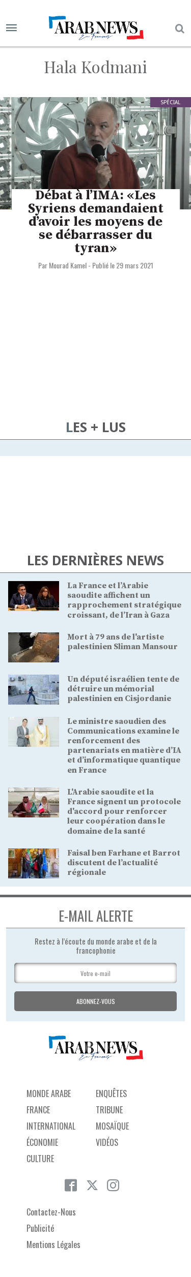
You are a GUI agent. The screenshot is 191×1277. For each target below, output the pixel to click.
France (38, 1110)
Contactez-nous (51, 1212)
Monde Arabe (48, 1093)
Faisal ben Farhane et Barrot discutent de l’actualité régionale (123, 862)
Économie (42, 1142)
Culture (40, 1158)
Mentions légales (53, 1244)
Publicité (40, 1228)
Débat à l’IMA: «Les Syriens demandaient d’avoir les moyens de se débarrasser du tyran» (95, 222)
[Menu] (11, 28)
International (50, 1126)
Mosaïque (112, 1126)
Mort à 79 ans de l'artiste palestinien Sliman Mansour (122, 642)
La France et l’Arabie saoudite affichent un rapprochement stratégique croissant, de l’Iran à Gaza (124, 600)
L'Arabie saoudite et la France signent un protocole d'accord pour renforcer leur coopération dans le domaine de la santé (124, 811)
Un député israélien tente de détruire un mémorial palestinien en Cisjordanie (123, 689)
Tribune (109, 1110)
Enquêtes (111, 1093)
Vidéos (107, 1142)
